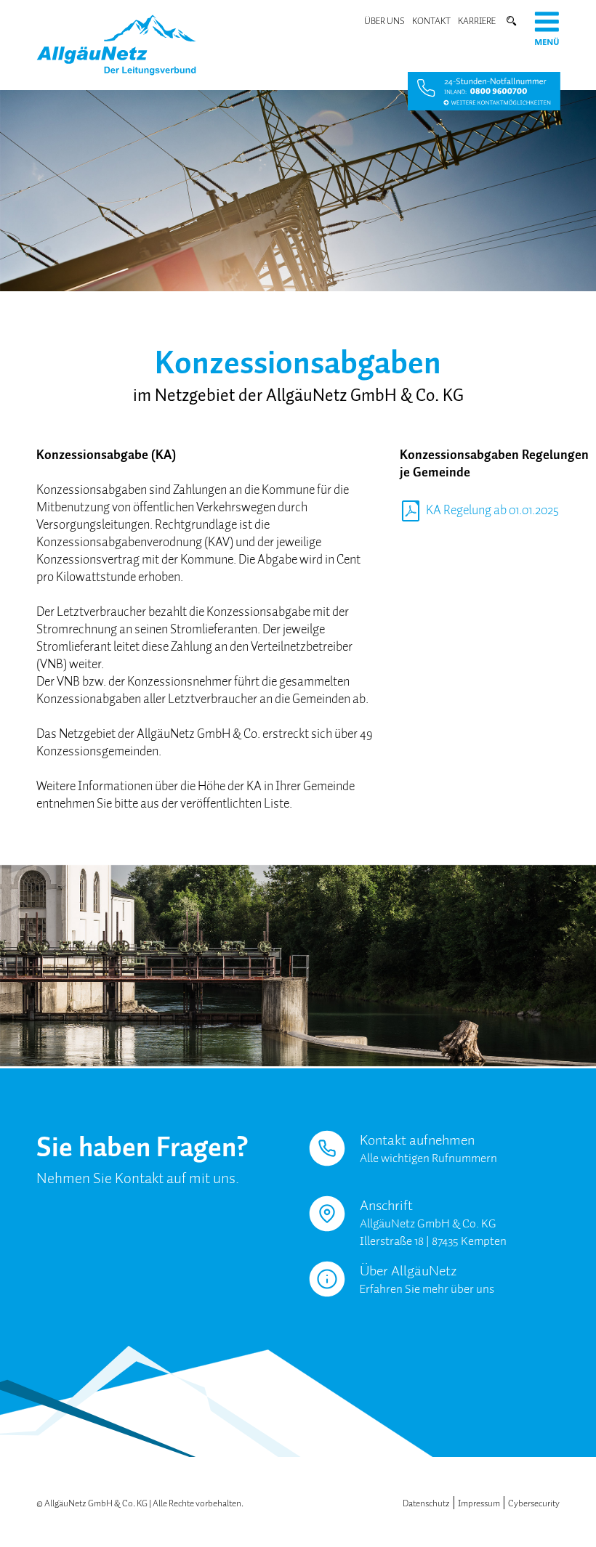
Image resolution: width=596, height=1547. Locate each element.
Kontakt (431, 21)
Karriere (477, 21)
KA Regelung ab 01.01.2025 (492, 509)
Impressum (479, 1503)
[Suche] (509, 21)
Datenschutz (426, 1503)
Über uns (384, 21)
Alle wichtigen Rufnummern (428, 1158)
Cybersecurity (534, 1503)
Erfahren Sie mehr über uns (427, 1289)
